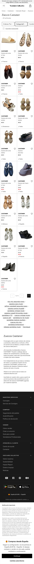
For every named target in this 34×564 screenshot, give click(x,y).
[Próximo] (21, 296)
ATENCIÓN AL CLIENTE (10, 443)
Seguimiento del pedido (11, 413)
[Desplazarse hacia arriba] (29, 296)
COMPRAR (6, 410)
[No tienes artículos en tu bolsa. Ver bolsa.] (30, 6)
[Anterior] (12, 296)
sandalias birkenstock (16, 324)
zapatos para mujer (16, 304)
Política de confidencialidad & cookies (16, 499)
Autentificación (8, 416)
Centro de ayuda (8, 446)
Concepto (6, 401)
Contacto (6, 449)
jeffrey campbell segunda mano (16, 306)
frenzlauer (26, 327)
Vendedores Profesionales (12, 437)
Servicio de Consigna (10, 403)
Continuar (17, 556)
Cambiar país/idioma (17, 561)
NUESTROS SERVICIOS (10, 397)
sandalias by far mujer (21, 318)
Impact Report (8, 465)
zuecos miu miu (16, 322)
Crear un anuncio (9, 431)
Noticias (5, 470)
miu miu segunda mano (16, 301)
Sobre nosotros (8, 459)
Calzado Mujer (21, 11)
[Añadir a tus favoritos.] (15, 51)
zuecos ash (7, 318)
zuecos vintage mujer (22, 315)
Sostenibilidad (8, 462)
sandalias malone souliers (16, 320)
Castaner (11, 11)
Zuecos (30, 11)
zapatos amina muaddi (16, 308)
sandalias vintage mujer (16, 311)
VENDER (5, 425)
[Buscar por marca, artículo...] (4, 5)
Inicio (3, 11)
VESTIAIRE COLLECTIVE (11, 455)
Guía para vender (9, 434)
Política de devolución (10, 419)
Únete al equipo (8, 467)
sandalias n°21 (7, 315)
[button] (30, 6)
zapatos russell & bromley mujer (16, 313)
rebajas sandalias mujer (12, 327)
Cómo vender (7, 428)
